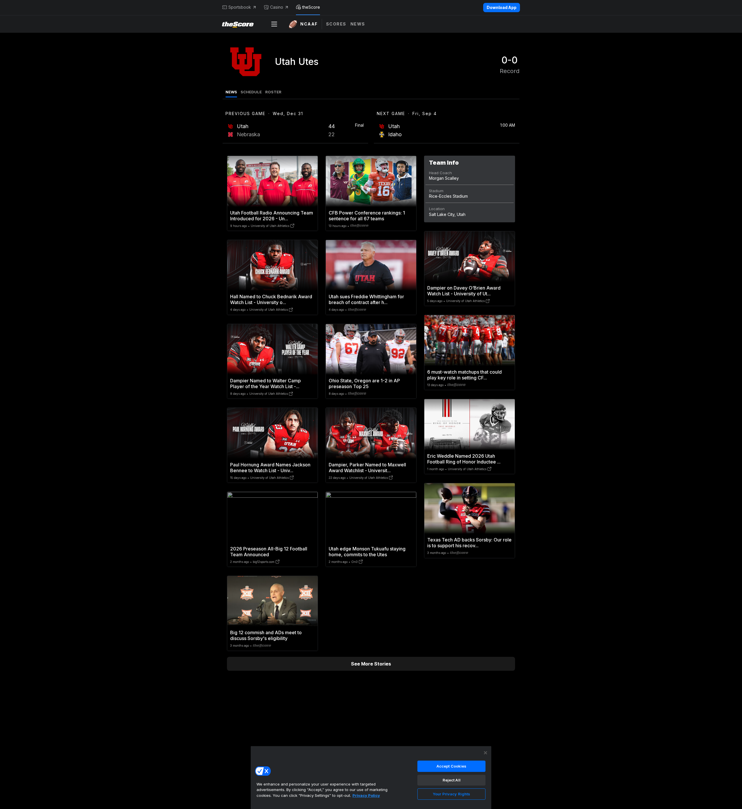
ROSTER (273, 92)
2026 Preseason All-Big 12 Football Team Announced (268, 551)
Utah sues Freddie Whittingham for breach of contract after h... (366, 299)
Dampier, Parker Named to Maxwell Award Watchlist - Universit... (367, 467)
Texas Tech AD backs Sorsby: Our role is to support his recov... (469, 542)
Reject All (452, 780)
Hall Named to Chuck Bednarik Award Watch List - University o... (271, 299)
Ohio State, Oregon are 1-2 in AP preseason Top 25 (364, 383)
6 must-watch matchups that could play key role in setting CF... (464, 375)
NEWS (231, 92)
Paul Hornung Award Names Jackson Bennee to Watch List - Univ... (270, 467)
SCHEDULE (251, 92)
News (357, 23)
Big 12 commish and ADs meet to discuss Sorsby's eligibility (266, 635)
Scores (336, 23)
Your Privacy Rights (451, 794)
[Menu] (274, 24)
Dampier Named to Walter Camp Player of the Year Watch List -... (265, 383)
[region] (371, 777)
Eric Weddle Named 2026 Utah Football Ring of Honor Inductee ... (464, 459)
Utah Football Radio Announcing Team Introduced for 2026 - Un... (271, 215)
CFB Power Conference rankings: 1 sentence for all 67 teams (367, 215)
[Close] (485, 753)
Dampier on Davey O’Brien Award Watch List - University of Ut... (464, 291)
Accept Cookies (452, 766)
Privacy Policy (366, 795)
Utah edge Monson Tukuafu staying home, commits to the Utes (367, 551)
